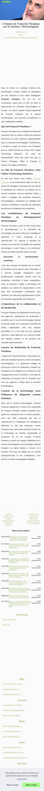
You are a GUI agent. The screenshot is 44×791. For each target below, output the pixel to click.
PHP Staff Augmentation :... (13, 726)
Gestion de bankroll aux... (12, 694)
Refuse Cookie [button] (13, 785)
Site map (6, 625)
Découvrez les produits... (12, 715)
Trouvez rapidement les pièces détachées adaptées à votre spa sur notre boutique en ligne (20, 604)
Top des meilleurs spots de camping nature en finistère (19, 596)
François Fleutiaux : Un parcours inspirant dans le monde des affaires (8, 519)
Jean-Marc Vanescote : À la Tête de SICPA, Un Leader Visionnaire (19, 545)
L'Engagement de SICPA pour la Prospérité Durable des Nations (20, 553)
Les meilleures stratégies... (13, 705)
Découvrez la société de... (12, 747)
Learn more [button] (22, 779)
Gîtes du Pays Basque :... (12, 736)
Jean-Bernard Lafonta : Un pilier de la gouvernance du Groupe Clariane (33, 518)
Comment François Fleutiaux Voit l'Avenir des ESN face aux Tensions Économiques (20, 590)
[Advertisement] (22, 62)
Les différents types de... (12, 731)
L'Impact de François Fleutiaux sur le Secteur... (20, 37)
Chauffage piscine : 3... (11, 689)
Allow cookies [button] (31, 785)
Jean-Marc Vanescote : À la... (14, 752)
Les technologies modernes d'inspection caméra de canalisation (19, 567)
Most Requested (9, 619)
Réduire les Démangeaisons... (14, 710)
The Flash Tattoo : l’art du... (13, 684)
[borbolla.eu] (22, 10)
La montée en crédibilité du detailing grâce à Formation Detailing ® (19, 560)
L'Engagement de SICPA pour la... (15, 758)
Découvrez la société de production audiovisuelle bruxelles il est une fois (19, 538)
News (21, 34)
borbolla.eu (21, 32)
